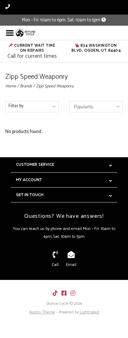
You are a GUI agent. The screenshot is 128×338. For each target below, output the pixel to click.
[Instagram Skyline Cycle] (73, 293)
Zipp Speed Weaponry (55, 86)
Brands (26, 86)
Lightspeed (89, 312)
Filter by (16, 106)
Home (10, 86)
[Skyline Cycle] (26, 33)
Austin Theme (42, 312)
